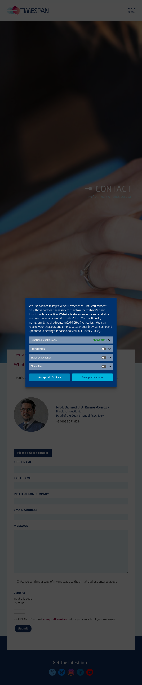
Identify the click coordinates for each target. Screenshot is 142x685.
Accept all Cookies (49, 377)
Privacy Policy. (92, 331)
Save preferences (92, 377)
